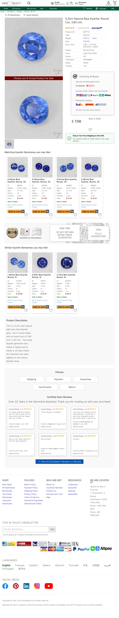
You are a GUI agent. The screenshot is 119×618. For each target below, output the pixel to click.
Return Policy (30, 484)
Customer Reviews (54, 487)
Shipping (31, 379)
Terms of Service (31, 497)
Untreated (87, 59)
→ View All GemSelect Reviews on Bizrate (59, 461)
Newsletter (73, 494)
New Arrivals (31, 8)
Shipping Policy (31, 491)
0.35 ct (86, 38)
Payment (58, 379)
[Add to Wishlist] (90, 130)
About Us (50, 484)
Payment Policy (31, 487)
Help (43, 8)
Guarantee (85, 379)
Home (6, 8)
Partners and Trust (54, 494)
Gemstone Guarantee (33, 500)
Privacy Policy (30, 494)
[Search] (29, 3)
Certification (45, 387)
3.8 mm (86, 41)
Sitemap (71, 491)
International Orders (33, 503)
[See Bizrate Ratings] (97, 28)
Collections (73, 484)
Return (72, 387)
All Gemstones (8, 487)
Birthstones (7, 491)
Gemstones (17, 8)
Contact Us (51, 491)
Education (53, 8)
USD (112, 8)
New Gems (7, 484)
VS (84, 56)
